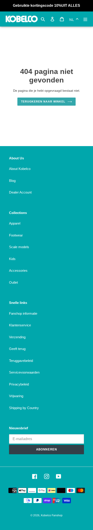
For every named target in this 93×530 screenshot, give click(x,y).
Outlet (13, 282)
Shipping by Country (24, 408)
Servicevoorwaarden (24, 372)
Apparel (14, 223)
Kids (12, 259)
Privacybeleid (19, 384)
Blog (12, 181)
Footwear (16, 235)
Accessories (18, 270)
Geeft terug (17, 349)
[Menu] (85, 19)
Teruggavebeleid (21, 361)
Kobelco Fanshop (52, 515)
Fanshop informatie (23, 313)
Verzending (17, 337)
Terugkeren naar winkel (43, 101)
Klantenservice (20, 325)
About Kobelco (19, 169)
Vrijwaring (16, 396)
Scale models (19, 247)
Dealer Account (20, 192)
